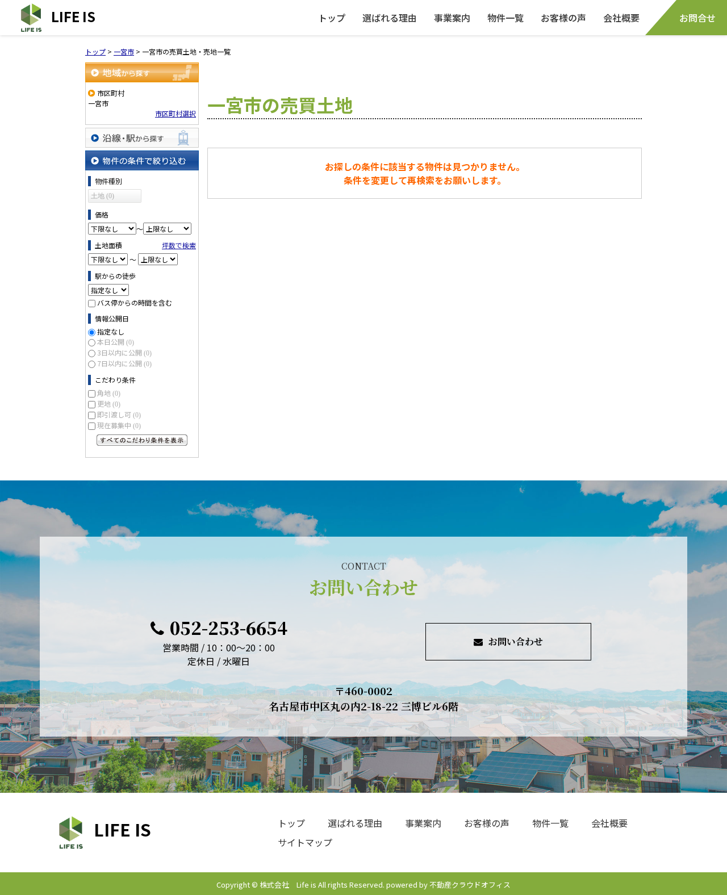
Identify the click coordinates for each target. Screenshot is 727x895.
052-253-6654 (228, 627)
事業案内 (452, 17)
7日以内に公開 (124, 363)
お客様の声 (563, 17)
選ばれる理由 (389, 17)
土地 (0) (102, 196)
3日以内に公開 (124, 352)
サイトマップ (305, 842)
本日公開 (115, 341)
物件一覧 (505, 17)
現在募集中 (119, 425)
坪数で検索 (179, 245)
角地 (108, 393)
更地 (108, 403)
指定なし (110, 331)
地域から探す (142, 72)
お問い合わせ (515, 641)
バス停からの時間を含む (134, 302)
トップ (331, 17)
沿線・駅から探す (142, 138)
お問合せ (697, 17)
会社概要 (621, 17)
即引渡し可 (119, 414)
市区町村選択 (175, 113)
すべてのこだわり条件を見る (142, 440)
